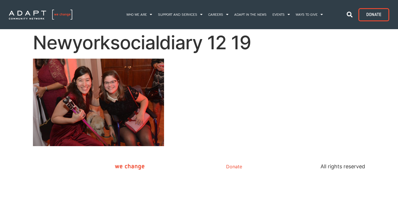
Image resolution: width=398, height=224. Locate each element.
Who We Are (136, 15)
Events (278, 15)
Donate (234, 166)
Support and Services (177, 15)
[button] (349, 14)
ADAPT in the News (250, 15)
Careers (215, 15)
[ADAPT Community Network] (40, 15)
